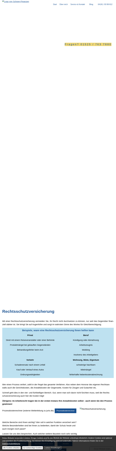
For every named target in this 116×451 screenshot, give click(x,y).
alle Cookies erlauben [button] (11, 448)
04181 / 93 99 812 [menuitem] (105, 4)
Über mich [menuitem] (63, 4)
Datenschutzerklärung (11, 444)
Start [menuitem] (55, 4)
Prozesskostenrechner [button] (66, 411)
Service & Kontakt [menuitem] (77, 4)
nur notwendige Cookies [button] (32, 448)
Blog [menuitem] (91, 4)
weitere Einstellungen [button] (52, 448)
